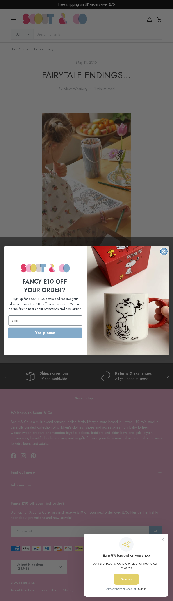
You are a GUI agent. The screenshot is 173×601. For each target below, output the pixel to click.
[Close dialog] (163, 251)
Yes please (45, 332)
